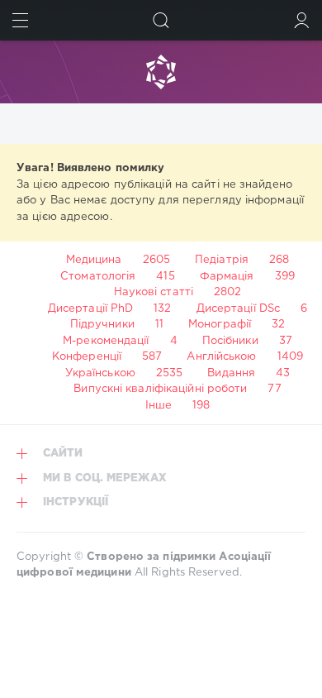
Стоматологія (97, 276)
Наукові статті (153, 292)
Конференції (86, 356)
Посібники (230, 341)
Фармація (227, 276)
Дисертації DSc (238, 308)
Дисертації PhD (90, 308)
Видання (231, 373)
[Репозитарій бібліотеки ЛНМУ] (161, 72)
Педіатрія (222, 260)
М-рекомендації (106, 341)
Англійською (221, 356)
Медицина (94, 260)
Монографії (219, 324)
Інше (158, 405)
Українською (100, 373)
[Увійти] (302, 20)
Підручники (102, 324)
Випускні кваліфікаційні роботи (160, 389)
